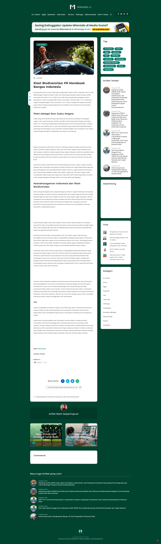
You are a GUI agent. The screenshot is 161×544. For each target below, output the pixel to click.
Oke (106, 55)
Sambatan (108, 69)
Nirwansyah (42, 349)
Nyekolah (51, 15)
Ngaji (44, 15)
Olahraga (79, 15)
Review (71, 15)
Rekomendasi (90, 15)
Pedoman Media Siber (72, 539)
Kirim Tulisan (103, 15)
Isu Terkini (36, 15)
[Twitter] (121, 14)
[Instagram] (124, 14)
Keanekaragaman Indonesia (45, 397)
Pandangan (120, 59)
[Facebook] (118, 14)
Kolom (119, 49)
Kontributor (87, 539)
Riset (65, 397)
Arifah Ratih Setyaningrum (64, 414)
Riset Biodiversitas (73, 397)
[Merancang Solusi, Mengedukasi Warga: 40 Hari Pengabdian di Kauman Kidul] (106, 168)
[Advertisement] (65, 139)
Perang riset (59, 397)
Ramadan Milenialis (111, 62)
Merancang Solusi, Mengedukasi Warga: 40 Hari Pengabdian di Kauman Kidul (120, 171)
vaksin (64, 102)
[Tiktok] (127, 14)
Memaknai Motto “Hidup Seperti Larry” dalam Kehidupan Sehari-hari (117, 257)
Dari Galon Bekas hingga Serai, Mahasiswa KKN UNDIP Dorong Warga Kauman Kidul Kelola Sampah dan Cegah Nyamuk (120, 156)
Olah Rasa (61, 15)
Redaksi (81, 539)
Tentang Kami (62, 539)
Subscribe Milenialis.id (97, 539)
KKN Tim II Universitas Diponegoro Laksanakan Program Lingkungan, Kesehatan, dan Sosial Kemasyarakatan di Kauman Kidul (120, 138)
